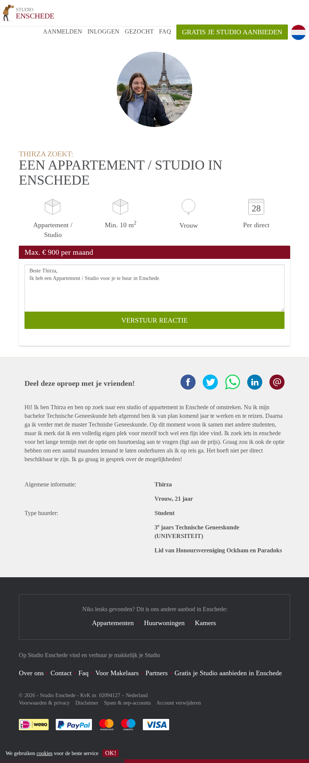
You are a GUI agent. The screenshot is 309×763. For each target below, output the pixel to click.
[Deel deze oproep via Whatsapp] (232, 382)
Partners (156, 673)
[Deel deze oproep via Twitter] (210, 382)
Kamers (205, 623)
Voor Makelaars (117, 673)
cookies (44, 753)
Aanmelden (62, 31)
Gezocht (139, 31)
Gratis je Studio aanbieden (232, 32)
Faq (83, 673)
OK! (110, 753)
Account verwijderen (178, 703)
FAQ (165, 31)
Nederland (137, 695)
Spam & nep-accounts (127, 703)
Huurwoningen (164, 623)
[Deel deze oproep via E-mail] (277, 382)
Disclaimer (86, 703)
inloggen (103, 31)
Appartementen (113, 623)
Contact (61, 673)
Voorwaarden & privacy (44, 703)
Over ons (31, 673)
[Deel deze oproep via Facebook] (188, 382)
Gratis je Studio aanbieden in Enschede (228, 673)
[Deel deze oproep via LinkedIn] (254, 382)
